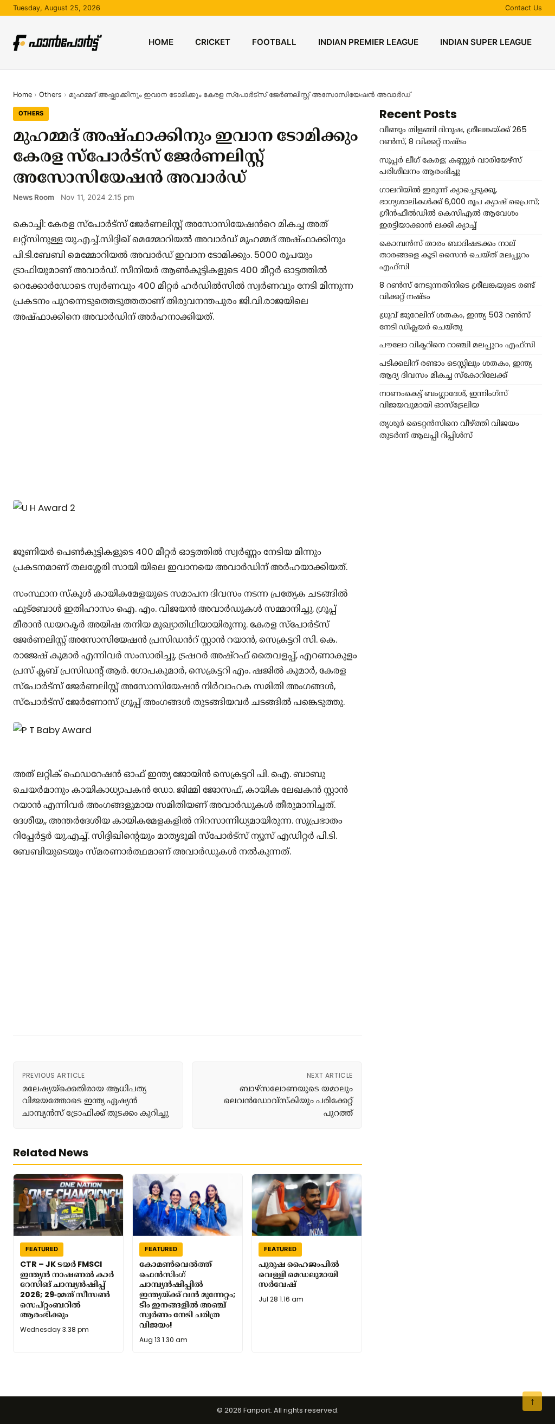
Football (274, 42)
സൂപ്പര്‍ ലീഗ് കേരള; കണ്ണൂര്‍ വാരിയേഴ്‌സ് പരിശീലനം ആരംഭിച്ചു (450, 165)
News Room (33, 197)
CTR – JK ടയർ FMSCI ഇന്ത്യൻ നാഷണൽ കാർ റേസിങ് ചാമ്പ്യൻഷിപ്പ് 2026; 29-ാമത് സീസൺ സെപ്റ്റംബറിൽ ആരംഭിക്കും (67, 1290)
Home (161, 42)
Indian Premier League (368, 42)
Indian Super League (486, 42)
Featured (42, 1249)
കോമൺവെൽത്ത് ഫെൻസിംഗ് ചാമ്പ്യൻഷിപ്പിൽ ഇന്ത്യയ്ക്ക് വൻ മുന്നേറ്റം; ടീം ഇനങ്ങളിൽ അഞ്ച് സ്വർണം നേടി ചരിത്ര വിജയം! (187, 1294)
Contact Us (523, 8)
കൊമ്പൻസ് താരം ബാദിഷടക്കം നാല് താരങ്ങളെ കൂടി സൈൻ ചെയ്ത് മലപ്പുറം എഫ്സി (454, 255)
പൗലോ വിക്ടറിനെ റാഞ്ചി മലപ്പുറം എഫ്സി (457, 344)
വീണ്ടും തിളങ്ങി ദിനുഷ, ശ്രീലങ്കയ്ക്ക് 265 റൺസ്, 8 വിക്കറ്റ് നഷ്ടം (453, 135)
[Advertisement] (187, 411)
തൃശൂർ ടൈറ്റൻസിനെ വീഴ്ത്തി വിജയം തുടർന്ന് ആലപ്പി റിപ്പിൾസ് (449, 429)
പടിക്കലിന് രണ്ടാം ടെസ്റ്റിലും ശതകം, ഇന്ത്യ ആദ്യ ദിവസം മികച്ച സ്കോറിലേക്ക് (455, 369)
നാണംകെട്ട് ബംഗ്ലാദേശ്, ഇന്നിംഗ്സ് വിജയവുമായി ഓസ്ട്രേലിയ (443, 399)
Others (50, 94)
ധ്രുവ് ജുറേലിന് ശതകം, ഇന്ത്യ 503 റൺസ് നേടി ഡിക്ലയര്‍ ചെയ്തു (455, 320)
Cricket (212, 42)
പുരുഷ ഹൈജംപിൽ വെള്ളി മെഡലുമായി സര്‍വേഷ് (299, 1274)
